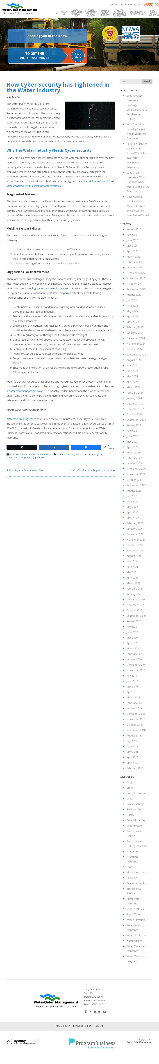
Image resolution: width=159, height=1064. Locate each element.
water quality (134, 941)
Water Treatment (65, 454)
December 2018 (136, 714)
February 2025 (135, 327)
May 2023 (132, 441)
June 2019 (132, 681)
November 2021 (136, 539)
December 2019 (136, 665)
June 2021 (132, 567)
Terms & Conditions (82, 1026)
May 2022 (132, 507)
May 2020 (132, 637)
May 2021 (132, 572)
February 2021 (135, 588)
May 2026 (132, 245)
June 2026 (132, 240)
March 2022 (133, 518)
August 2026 (134, 229)
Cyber (130, 798)
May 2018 (132, 752)
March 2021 (133, 583)
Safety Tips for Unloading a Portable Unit (92, 470)
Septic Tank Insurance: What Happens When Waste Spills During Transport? (138, 182)
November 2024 (136, 343)
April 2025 (132, 316)
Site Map (99, 1026)
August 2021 (134, 556)
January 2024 (134, 398)
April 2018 (132, 757)
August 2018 (134, 735)
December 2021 (136, 534)
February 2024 (135, 392)
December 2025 (136, 273)
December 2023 (136, 403)
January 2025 (134, 333)
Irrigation (132, 851)
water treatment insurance (52, 288)
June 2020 (132, 632)
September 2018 (136, 730)
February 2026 (135, 262)
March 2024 (133, 387)
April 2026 (132, 251)
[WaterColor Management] (19, 8)
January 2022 (134, 528)
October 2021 (134, 545)
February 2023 (135, 458)
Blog (129, 782)
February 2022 (135, 523)
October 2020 (134, 610)
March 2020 (133, 648)
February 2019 (135, 703)
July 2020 (132, 626)
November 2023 (136, 409)
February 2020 (135, 654)
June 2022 (132, 501)
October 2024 (134, 349)
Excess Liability (135, 804)
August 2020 (134, 621)
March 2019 (133, 697)
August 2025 (134, 294)
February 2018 (135, 768)
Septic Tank (133, 914)
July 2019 (132, 675)
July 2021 (132, 561)
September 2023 (136, 420)
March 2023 (133, 452)
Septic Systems (135, 909)
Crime (130, 787)
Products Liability (137, 883)
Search (147, 81)
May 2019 (132, 686)
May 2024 (132, 376)
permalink (40, 457)
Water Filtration (17, 454)
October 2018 (134, 724)
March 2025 (133, 322)
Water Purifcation (137, 935)
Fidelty (130, 815)
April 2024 (132, 381)
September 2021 (136, 550)
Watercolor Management (21, 419)
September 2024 (136, 354)
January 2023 (134, 463)
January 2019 (134, 708)
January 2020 (134, 659)
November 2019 (136, 670)
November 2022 (136, 474)
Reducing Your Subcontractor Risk (25, 470)
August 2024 (134, 360)
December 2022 (136, 469)
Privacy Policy (63, 1026)
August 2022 (134, 490)
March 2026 (133, 256)
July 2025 (132, 300)
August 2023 (134, 425)
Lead (129, 867)
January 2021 (134, 594)
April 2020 (132, 643)
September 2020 (136, 616)
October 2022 (134, 479)
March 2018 (133, 762)
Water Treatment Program (39, 454)
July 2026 (132, 235)
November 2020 (136, 605)
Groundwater (134, 825)
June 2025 (132, 305)
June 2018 (132, 746)
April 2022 (132, 512)
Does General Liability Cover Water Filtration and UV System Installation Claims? (138, 206)
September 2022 (136, 485)
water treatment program (24, 391)
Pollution (132, 878)
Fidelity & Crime (135, 809)
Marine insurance (137, 872)
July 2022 (132, 496)
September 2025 (136, 289)
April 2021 (132, 577)
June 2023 (132, 436)
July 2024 (132, 365)
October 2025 (134, 284)
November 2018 (136, 719)
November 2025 (136, 278)
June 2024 (132, 371)
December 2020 (136, 599)
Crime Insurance (136, 793)
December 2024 (136, 338)
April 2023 (132, 447)
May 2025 (132, 311)
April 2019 (132, 692)
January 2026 (134, 267)
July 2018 (132, 741)
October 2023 (134, 414)
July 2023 (132, 430)
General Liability (136, 820)
